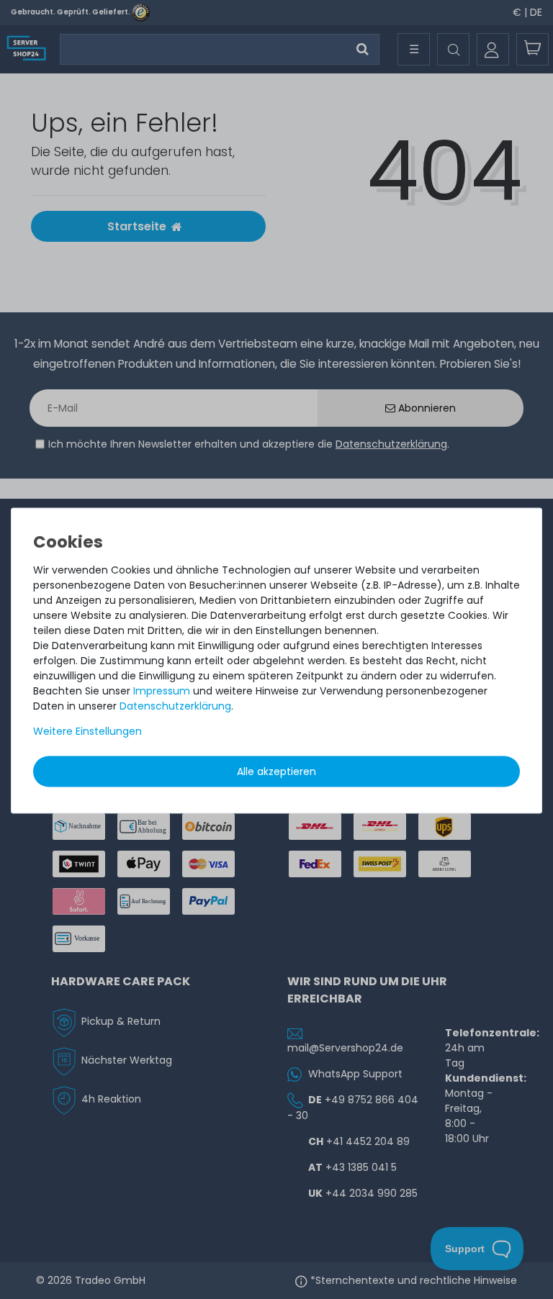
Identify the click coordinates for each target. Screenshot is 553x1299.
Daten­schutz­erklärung (175, 705)
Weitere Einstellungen (87, 730)
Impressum (161, 690)
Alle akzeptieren (276, 771)
